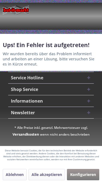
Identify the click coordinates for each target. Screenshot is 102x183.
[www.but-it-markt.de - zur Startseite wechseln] (16, 10)
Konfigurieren (83, 174)
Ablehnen (15, 174)
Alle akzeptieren (47, 174)
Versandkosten (26, 134)
